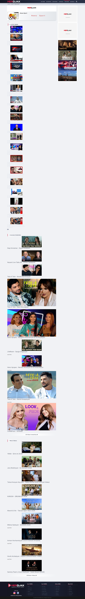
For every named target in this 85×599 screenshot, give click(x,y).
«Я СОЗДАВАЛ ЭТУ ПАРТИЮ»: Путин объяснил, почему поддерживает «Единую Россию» (16, 122)
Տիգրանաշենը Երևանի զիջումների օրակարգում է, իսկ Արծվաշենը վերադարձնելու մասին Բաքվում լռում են (16, 43)
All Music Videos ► (32, 575)
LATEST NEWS (14, 24)
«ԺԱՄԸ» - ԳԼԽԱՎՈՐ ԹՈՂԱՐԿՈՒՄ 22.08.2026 (15, 53)
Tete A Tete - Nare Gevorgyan (18, 307)
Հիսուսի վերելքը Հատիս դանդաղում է (13, 104)
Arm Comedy (44, 589)
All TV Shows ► (44, 594)
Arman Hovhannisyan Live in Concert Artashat (23, 540)
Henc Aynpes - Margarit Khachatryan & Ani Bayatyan (26, 337)
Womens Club (44, 591)
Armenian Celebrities (15, 235)
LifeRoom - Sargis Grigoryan (17, 352)
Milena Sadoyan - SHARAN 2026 (18, 525)
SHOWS (55, 1)
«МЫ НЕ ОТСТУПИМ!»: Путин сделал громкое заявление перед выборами (16, 132)
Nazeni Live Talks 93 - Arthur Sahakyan (21, 262)
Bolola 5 (29, 591)
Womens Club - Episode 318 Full (14, 33)
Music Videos (13, 440)
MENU (72, 1)
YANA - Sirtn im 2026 (14, 454)
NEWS (67, 1)
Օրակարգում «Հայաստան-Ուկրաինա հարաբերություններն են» (15, 83)
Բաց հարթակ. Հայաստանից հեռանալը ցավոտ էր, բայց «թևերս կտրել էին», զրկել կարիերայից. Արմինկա (16, 93)
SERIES (49, 1)
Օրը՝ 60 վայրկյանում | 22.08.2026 (15, 62)
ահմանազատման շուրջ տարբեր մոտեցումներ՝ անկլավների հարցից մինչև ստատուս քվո (16, 141)
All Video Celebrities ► (32, 434)
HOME (43, 1)
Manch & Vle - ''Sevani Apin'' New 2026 (21, 511)
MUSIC (61, 1)
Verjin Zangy (30, 589)
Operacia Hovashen (31, 593)
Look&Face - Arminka (15, 431)
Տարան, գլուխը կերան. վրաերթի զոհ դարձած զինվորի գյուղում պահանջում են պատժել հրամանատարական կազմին (15, 175)
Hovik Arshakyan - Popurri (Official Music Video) (24, 556)
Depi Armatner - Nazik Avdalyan (18, 248)
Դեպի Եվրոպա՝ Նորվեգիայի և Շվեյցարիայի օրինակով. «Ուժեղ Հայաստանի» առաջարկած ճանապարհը (15, 164)
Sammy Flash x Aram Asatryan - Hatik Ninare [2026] (25, 572)
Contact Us (13, 595)
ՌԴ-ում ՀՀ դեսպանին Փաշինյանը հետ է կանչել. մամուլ (16, 196)
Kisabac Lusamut (44, 593)
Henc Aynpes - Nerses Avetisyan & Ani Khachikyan (25, 367)
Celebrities (57, 594)
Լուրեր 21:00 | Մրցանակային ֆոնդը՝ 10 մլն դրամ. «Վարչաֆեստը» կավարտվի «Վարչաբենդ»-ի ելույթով (14, 71)
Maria (29, 586)
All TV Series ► (30, 594)
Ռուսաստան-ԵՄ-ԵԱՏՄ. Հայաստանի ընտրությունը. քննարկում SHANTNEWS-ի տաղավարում (14, 152)
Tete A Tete (43, 586)
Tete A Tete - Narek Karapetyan (18, 399)
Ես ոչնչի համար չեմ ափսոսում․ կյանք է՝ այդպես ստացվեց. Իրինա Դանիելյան (16, 226)
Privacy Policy (19, 595)
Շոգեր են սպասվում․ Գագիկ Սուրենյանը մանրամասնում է (15, 206)
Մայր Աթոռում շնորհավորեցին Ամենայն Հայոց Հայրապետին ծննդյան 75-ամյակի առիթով (15, 187)
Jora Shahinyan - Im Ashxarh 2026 (19, 468)
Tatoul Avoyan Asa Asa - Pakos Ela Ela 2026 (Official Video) (28, 482)
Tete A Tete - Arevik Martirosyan (14, 112)
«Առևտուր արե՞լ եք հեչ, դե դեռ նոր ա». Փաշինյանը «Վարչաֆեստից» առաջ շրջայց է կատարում (16, 215)
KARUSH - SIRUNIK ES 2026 (17, 496)
